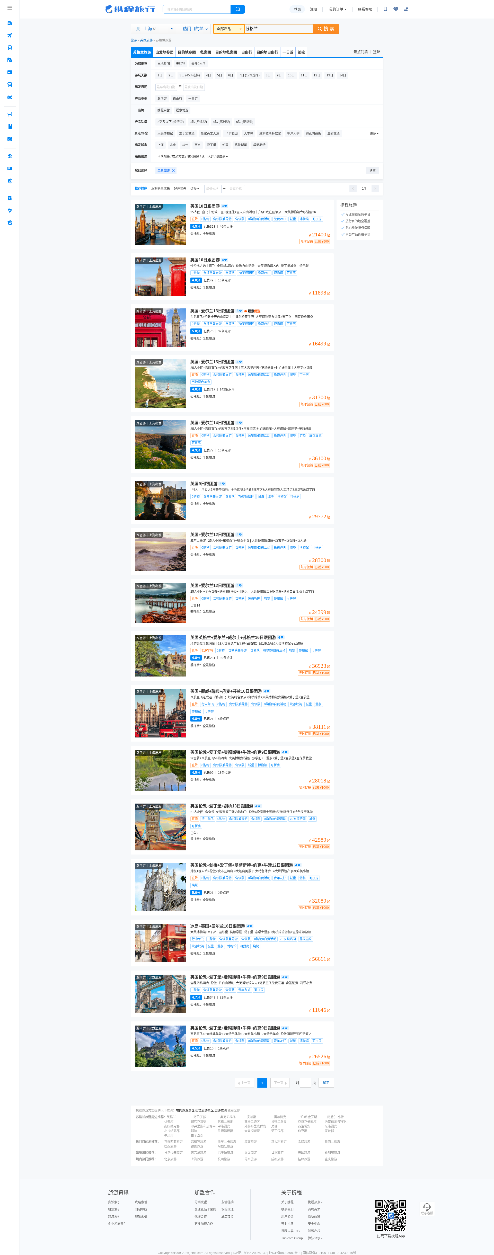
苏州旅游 (250, 1159)
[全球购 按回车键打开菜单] (10, 156)
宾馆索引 (114, 1202)
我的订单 (336, 9)
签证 (376, 52)
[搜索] (238, 9)
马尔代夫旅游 (173, 1152)
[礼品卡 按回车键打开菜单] (10, 168)
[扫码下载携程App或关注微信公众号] (385, 9)
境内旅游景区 (185, 1110)
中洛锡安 (224, 1126)
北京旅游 (170, 1159)
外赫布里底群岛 (255, 1126)
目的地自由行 (267, 52)
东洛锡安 (331, 1126)
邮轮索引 (141, 1216)
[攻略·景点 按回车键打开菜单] (10, 126)
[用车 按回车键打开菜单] (10, 97)
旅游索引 (221, 1110)
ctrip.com (197, 1253)
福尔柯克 (280, 1117)
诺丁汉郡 (277, 1131)
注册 (313, 9)
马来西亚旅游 (173, 1142)
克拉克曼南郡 (307, 1122)
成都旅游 (277, 1159)
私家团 (205, 52)
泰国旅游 (250, 1152)
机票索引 (114, 1209)
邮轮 (301, 52)
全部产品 (224, 29)
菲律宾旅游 (198, 1142)
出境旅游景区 (204, 1110)
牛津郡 (168, 1135)
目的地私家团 (226, 52)
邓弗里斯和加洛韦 (203, 1126)
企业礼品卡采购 (205, 1209)
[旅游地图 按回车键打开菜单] (10, 138)
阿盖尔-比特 (335, 1117)
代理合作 (201, 1216)
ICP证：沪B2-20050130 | (251, 1253)
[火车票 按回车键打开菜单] (10, 47)
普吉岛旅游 (198, 1152)
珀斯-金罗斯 (309, 1117)
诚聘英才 (314, 1209)
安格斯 (251, 1117)
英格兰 (171, 1117)
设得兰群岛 (279, 1122)
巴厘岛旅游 (225, 1152)
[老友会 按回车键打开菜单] (10, 210)
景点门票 (361, 52)
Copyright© (166, 1253)
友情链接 (227, 1202)
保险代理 (227, 1209)
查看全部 (234, 1110)
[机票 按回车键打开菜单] (10, 35)
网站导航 (141, 1209)
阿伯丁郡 (199, 1117)
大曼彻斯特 (252, 1131)
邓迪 (194, 1131)
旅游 (134, 40)
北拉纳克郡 (172, 1131)
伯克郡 (302, 1131)
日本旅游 (277, 1152)
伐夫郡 (168, 1122)
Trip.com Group (292, 1238)
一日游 (288, 52)
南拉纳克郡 (172, 1126)
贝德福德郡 (225, 1131)
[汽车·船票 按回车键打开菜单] (10, 84)
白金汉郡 (197, 1135)
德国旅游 (197, 1146)
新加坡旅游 (332, 1152)
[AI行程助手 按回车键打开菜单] (10, 114)
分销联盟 (201, 1202)
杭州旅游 (224, 1159)
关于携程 (287, 1202)
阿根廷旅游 (225, 1146)
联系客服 (365, 9)
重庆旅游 (331, 1159)
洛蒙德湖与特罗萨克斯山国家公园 (337, 1122)
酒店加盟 (227, 1216)
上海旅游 (197, 1159)
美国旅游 (304, 1152)
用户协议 (287, 1216)
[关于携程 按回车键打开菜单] (10, 222)
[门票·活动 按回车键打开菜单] (10, 72)
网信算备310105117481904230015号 (329, 1253)
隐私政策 (314, 1216)
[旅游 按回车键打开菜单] (10, 60)
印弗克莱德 (198, 1122)
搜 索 (329, 28)
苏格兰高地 (225, 1122)
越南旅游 (250, 1142)
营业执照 (287, 1224)
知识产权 (314, 1231)
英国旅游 (146, 40)
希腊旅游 (304, 1142)
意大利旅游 (279, 1142)
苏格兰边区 (252, 1122)
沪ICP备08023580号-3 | (286, 1253)
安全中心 (314, 1224)
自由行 (246, 52)
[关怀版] (406, 9)
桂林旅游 (304, 1159)
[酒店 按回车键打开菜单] (10, 22)
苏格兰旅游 (142, 52)
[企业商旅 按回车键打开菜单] (10, 198)
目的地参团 (187, 52)
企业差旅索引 (117, 1224)
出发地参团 (164, 52)
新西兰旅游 (332, 1142)
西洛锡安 (304, 1126)
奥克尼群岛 (228, 1117)
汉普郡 (329, 1131)
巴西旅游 (170, 1146)
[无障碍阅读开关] (395, 9)
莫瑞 (274, 1126)
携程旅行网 (130, 9)
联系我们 (287, 1209)
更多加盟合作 (204, 1224)
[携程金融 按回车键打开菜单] (10, 180)
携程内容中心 (290, 1231)
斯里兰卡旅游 (227, 1142)
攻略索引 (141, 1202)
